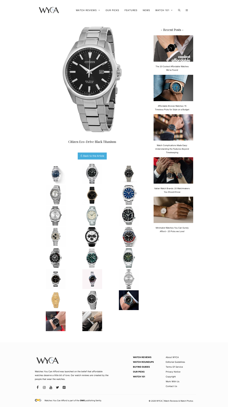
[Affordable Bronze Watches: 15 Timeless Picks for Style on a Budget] (173, 88)
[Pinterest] (64, 388)
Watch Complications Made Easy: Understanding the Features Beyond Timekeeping (172, 149)
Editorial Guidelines (175, 362)
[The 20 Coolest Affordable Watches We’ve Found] (173, 49)
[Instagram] (44, 388)
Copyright (171, 376)
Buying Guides (141, 367)
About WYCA (172, 357)
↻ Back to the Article (92, 156)
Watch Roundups (143, 362)
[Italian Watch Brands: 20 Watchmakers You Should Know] (173, 171)
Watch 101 (162, 10)
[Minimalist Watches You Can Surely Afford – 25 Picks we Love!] (173, 210)
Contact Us (171, 386)
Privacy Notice (173, 371)
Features (131, 10)
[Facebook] (38, 388)
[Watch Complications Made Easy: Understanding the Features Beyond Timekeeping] (173, 128)
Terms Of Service (174, 367)
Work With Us (172, 381)
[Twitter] (57, 388)
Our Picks (112, 10)
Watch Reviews (86, 10)
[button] (179, 10)
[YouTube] (51, 388)
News (146, 10)
